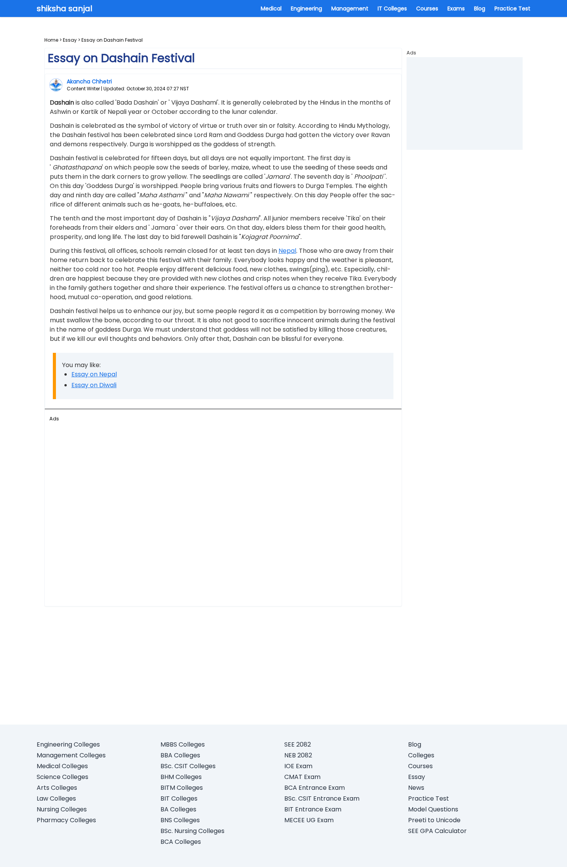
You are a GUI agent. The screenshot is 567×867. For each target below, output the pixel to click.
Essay (70, 40)
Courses (427, 8)
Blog (479, 8)
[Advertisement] (223, 510)
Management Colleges (71, 755)
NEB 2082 (298, 755)
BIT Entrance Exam (312, 809)
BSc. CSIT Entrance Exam (321, 798)
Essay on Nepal (94, 374)
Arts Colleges (57, 787)
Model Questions (433, 809)
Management (349, 8)
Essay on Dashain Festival (112, 40)
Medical (271, 8)
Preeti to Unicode (434, 820)
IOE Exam (298, 766)
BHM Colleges (181, 776)
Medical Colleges (62, 766)
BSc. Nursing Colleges (192, 830)
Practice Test (512, 8)
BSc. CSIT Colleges (188, 766)
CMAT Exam (302, 776)
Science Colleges (62, 776)
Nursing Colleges (62, 809)
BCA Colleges (180, 841)
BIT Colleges (178, 798)
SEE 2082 (297, 744)
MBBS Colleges (182, 744)
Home (51, 40)
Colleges (421, 755)
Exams (456, 8)
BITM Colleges (181, 787)
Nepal (287, 250)
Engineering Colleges (68, 744)
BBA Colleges (180, 755)
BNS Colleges (180, 820)
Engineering (306, 8)
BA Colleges (178, 809)
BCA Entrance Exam (314, 787)
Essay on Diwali (93, 385)
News (416, 787)
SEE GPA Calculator (437, 830)
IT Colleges (392, 8)
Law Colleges (56, 798)
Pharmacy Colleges (66, 820)
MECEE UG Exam (309, 820)
